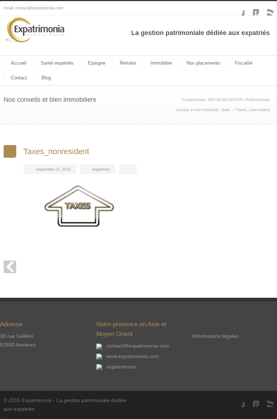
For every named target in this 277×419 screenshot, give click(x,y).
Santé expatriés (57, 63)
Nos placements (203, 63)
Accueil (18, 63)
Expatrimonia (193, 99)
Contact (19, 77)
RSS (266, 8)
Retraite (128, 63)
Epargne (96, 63)
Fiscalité (243, 63)
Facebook (237, 8)
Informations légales (215, 336)
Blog (46, 77)
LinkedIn (252, 8)
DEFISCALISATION (225, 99)
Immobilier (161, 63)
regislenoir (101, 169)
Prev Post (10, 267)
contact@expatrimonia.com (39, 8)
